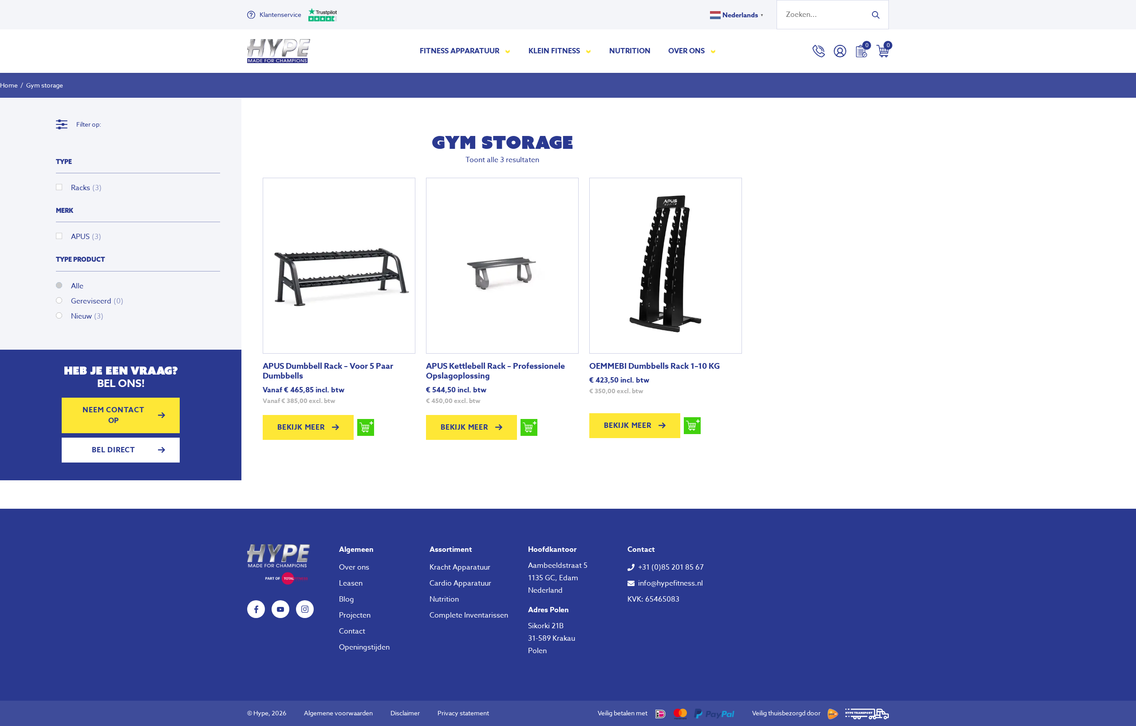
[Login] (840, 51)
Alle (77, 286)
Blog (346, 599)
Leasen (351, 583)
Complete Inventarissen (469, 615)
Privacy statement (463, 713)
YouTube (280, 609)
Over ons (686, 51)
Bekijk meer (301, 427)
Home (9, 85)
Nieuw (87, 316)
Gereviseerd (97, 301)
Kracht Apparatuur (460, 567)
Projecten (355, 615)
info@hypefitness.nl (670, 583)
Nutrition (630, 51)
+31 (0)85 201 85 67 (671, 567)
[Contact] (819, 51)
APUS (86, 236)
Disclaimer (405, 713)
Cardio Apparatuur (460, 583)
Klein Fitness (554, 51)
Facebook (256, 609)
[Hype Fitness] (278, 51)
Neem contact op (114, 415)
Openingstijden (364, 647)
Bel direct (113, 450)
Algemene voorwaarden (338, 713)
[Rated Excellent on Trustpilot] (322, 14)
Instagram (305, 609)
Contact (352, 631)
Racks (86, 188)
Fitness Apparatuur (459, 51)
